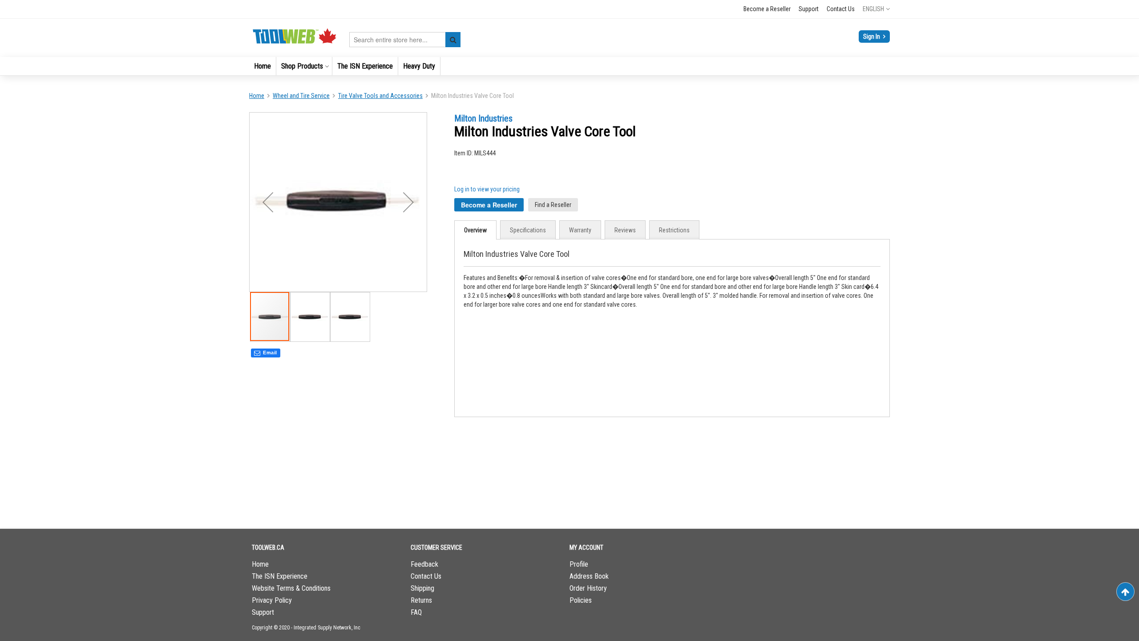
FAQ (416, 612)
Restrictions (674, 230)
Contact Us (841, 8)
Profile (579, 564)
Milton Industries (483, 118)
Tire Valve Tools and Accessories (380, 95)
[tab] (475, 229)
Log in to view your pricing (487, 189)
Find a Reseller (553, 204)
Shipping (422, 588)
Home (256, 95)
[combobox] (404, 39)
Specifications (528, 230)
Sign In (872, 36)
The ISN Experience (279, 576)
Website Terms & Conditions (291, 588)
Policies (581, 600)
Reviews (625, 230)
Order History (588, 588)
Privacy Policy (272, 600)
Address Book (589, 576)
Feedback (424, 564)
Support (809, 8)
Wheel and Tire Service (301, 95)
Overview (475, 230)
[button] (876, 8)
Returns (421, 600)
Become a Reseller (767, 8)
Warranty (580, 230)
